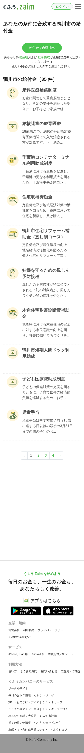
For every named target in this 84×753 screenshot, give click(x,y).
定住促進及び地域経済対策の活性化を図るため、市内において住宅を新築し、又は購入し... (46, 210)
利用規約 (28, 630)
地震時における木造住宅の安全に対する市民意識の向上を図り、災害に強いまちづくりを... (46, 329)
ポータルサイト (18, 688)
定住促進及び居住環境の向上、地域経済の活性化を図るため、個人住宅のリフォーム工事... (46, 250)
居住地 (23, 57)
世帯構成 (44, 57)
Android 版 (38, 654)
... (23, 364)
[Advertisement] (42, 508)
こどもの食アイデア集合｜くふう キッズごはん (38, 709)
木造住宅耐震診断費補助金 (46, 313)
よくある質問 (28, 671)
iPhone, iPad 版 (18, 654)
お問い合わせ (48, 671)
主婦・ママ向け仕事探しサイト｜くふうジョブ (37, 729)
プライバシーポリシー (52, 630)
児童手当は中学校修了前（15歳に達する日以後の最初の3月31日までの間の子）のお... (47, 425)
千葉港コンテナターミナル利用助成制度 (46, 160)
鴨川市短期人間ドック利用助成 (46, 353)
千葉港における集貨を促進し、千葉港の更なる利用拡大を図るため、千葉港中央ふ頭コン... (46, 177)
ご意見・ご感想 (70, 671)
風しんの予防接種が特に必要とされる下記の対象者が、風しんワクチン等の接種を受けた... (46, 290)
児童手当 (30, 412)
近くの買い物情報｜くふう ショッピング (34, 722)
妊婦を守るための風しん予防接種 (46, 273)
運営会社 (14, 630)
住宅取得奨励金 (37, 197)
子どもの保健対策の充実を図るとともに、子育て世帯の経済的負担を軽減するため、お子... (46, 392)
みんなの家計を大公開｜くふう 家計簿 (32, 715)
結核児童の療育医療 (41, 123)
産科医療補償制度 (39, 90)
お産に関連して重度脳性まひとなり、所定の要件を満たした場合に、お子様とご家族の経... (46, 103)
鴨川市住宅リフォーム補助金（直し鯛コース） (46, 233)
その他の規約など (19, 637)
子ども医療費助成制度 (43, 378)
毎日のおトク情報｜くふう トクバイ (31, 695)
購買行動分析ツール (60, 654)
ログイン (62, 6)
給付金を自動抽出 (42, 48)
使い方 (12, 671)
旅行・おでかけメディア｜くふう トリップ (35, 702)
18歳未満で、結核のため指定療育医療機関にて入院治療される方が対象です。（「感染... (46, 137)
